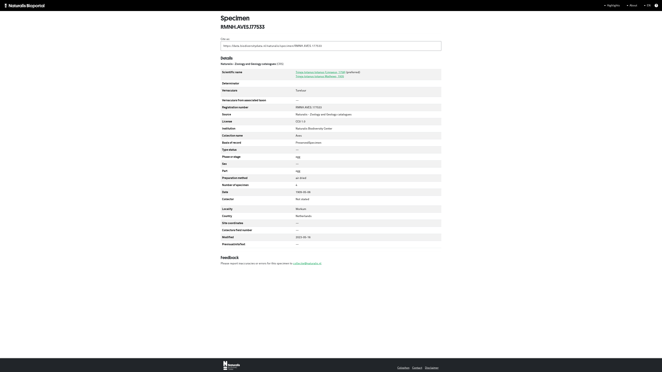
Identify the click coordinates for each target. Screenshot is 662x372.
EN (649, 5)
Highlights (613, 5)
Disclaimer (432, 367)
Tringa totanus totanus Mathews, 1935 (320, 76)
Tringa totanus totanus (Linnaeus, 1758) (320, 72)
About (633, 5)
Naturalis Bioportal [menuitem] (27, 5)
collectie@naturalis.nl (307, 263)
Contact (417, 367)
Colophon (403, 367)
